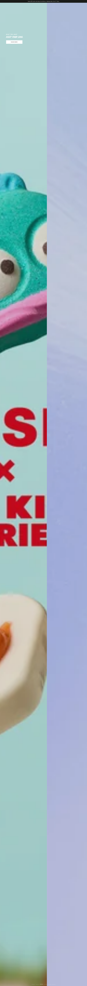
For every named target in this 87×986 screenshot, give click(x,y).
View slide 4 (45, 983)
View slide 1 (33, 983)
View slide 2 (37, 983)
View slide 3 (41, 983)
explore (18, 42)
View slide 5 (49, 983)
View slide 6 (53, 983)
